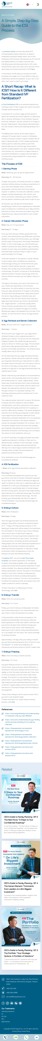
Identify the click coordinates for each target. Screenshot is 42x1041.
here (32, 69)
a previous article (9, 51)
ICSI (6, 134)
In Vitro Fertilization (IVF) (10, 104)
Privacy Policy (16, 1031)
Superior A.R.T (8, 558)
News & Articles (8, 15)
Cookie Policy (25, 1031)
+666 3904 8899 (11, 992)
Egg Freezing (6, 1021)
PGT (3, 1019)
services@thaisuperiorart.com (15, 996)
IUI (2, 1014)
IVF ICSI (4, 1016)
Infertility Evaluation (8, 1011)
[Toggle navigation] (37, 4)
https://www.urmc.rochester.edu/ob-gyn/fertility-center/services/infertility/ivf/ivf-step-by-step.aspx (22, 722)
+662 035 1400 (11, 988)
